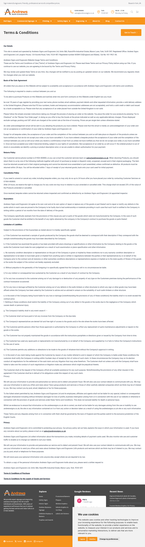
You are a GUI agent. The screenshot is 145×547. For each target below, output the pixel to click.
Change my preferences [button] (109, 539)
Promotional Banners (63, 496)
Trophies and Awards (46, 520)
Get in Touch (130, 32)
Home (41, 496)
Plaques (58, 500)
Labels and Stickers (62, 514)
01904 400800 (79, 11)
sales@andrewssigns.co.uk (84, 13)
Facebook (9, 541)
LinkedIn (29, 541)
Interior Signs (43, 504)
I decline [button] (92, 539)
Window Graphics (61, 504)
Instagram (39, 541)
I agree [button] (82, 539)
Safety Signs (43, 500)
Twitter (19, 541)
